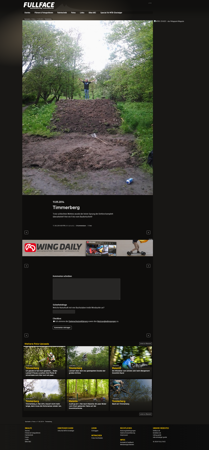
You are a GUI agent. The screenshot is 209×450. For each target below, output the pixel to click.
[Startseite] (39, 8)
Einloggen (94, 431)
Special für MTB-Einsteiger (111, 13)
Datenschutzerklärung (78, 321)
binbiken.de (157, 433)
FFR (63, 226)
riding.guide (157, 435)
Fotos (73, 13)
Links (82, 13)
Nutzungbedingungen (106, 321)
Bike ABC (92, 13)
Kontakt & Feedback (127, 442)
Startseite (27, 19)
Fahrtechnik (62, 13)
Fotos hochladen (97, 438)
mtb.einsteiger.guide (160, 437)
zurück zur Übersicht (145, 343)
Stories (27, 13)
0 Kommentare (81, 226)
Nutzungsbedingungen (128, 431)
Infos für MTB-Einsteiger (66, 431)
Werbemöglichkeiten (127, 444)
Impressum (124, 435)
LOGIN (150, 3)
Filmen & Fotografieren (44, 13)
